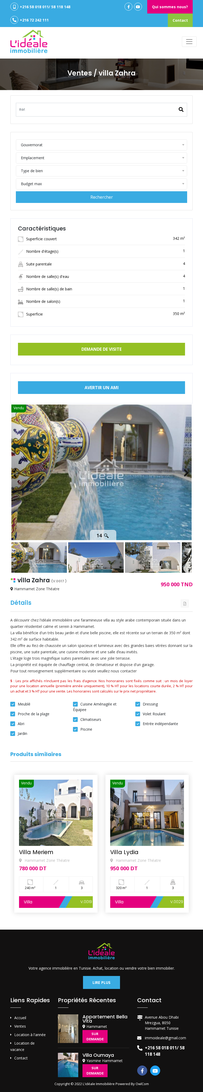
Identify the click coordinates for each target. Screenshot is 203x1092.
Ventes (20, 1026)
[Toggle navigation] (189, 41)
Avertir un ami (102, 387)
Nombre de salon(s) (42, 301)
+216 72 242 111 (34, 20)
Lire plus (101, 982)
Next (183, 472)
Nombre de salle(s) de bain (48, 288)
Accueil (20, 1017)
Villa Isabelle (128, 852)
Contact (180, 20)
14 (99, 535)
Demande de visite (101, 349)
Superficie (34, 314)
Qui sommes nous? (170, 6)
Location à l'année (30, 1034)
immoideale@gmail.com (165, 1037)
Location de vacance (22, 1046)
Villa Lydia (33, 852)
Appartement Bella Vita (104, 1018)
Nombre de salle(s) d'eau (47, 276)
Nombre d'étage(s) (41, 251)
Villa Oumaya (98, 1055)
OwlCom (142, 1083)
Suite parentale (38, 264)
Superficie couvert (41, 238)
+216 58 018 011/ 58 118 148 (44, 6)
